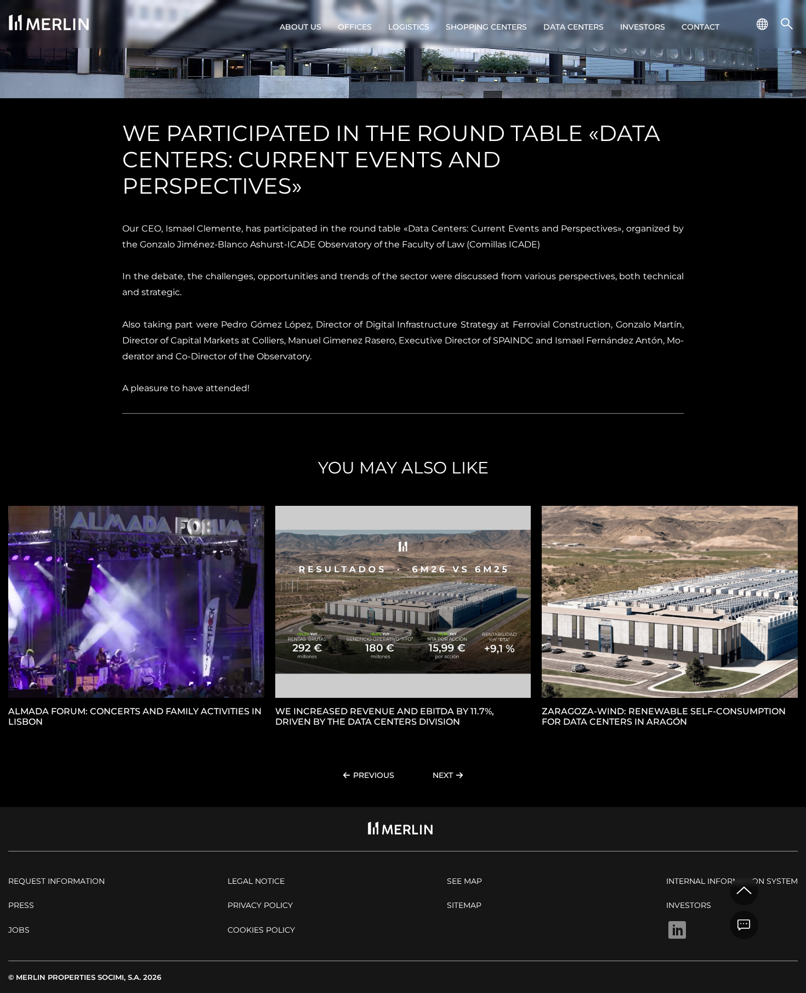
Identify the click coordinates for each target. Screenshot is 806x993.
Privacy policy (260, 905)
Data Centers (573, 27)
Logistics (408, 27)
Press (21, 905)
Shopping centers (486, 27)
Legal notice (256, 881)
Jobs (19, 930)
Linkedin (677, 930)
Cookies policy (261, 930)
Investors (642, 27)
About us (300, 27)
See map (464, 881)
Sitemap (464, 905)
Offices (355, 27)
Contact (700, 27)
